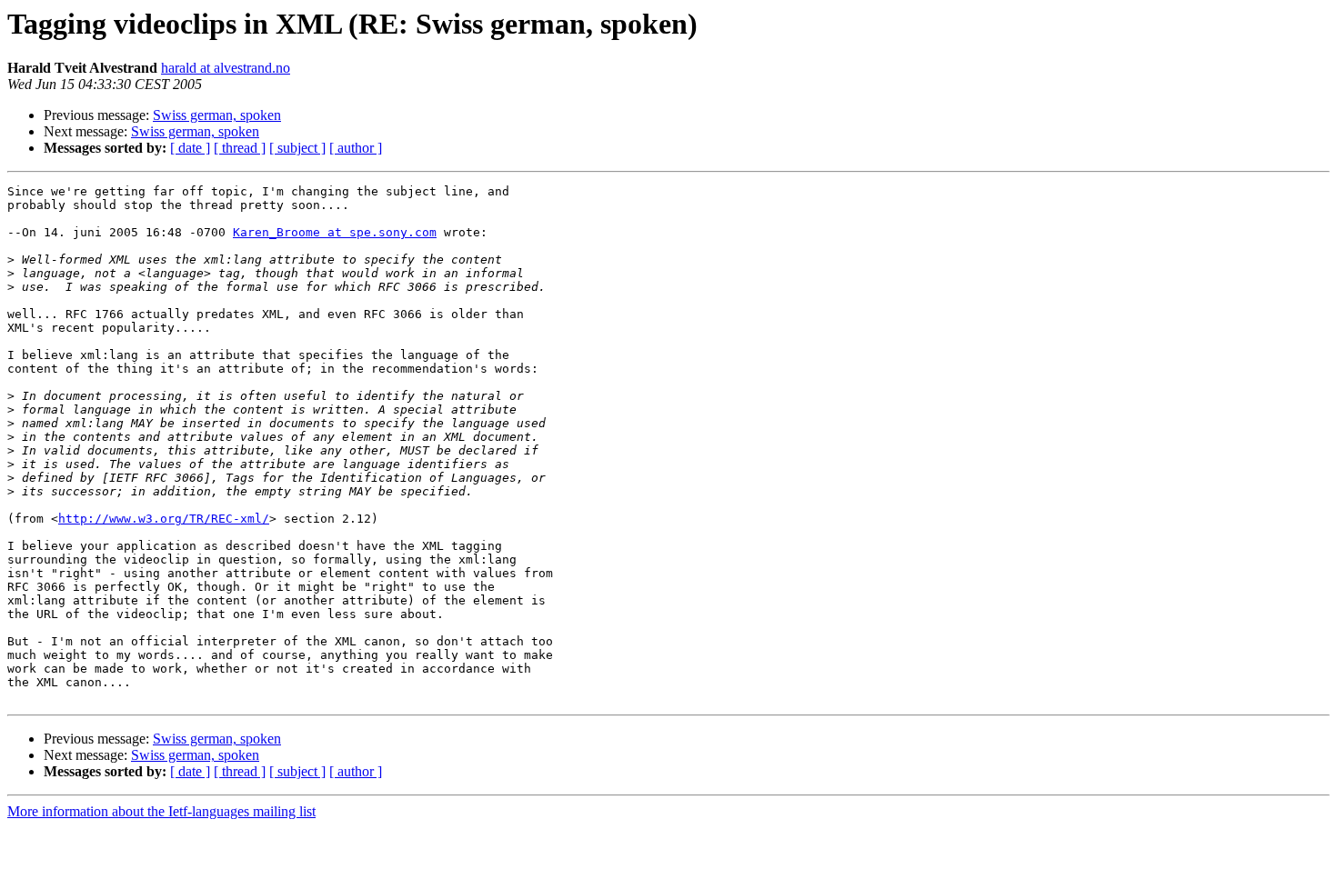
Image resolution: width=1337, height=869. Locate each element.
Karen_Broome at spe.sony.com (335, 232)
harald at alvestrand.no (225, 67)
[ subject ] (297, 147)
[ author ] (355, 147)
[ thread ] (240, 147)
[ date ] (190, 147)
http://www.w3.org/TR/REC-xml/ (163, 518)
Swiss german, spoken (217, 115)
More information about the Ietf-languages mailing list (161, 811)
